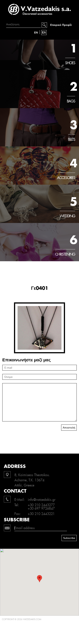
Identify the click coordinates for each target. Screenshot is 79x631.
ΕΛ (44, 32)
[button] (39, 579)
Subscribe (69, 538)
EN (36, 32)
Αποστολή (69, 427)
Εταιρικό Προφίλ (61, 25)
